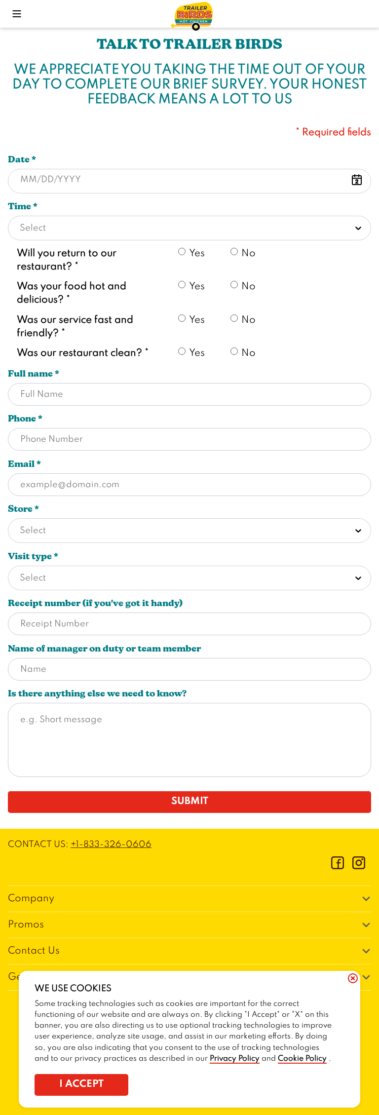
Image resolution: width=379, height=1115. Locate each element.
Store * (23, 508)
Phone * (25, 418)
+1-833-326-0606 (111, 844)
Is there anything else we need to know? (97, 693)
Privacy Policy (235, 1059)
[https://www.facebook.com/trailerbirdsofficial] (337, 867)
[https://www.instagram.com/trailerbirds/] (358, 867)
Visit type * (33, 556)
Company (31, 899)
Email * (24, 464)
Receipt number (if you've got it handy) (95, 603)
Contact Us (34, 951)
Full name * (33, 373)
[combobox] (189, 228)
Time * (23, 206)
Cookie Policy (302, 1059)
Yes (197, 254)
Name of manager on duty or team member (104, 648)
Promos (26, 925)
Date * (22, 159)
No (248, 254)
